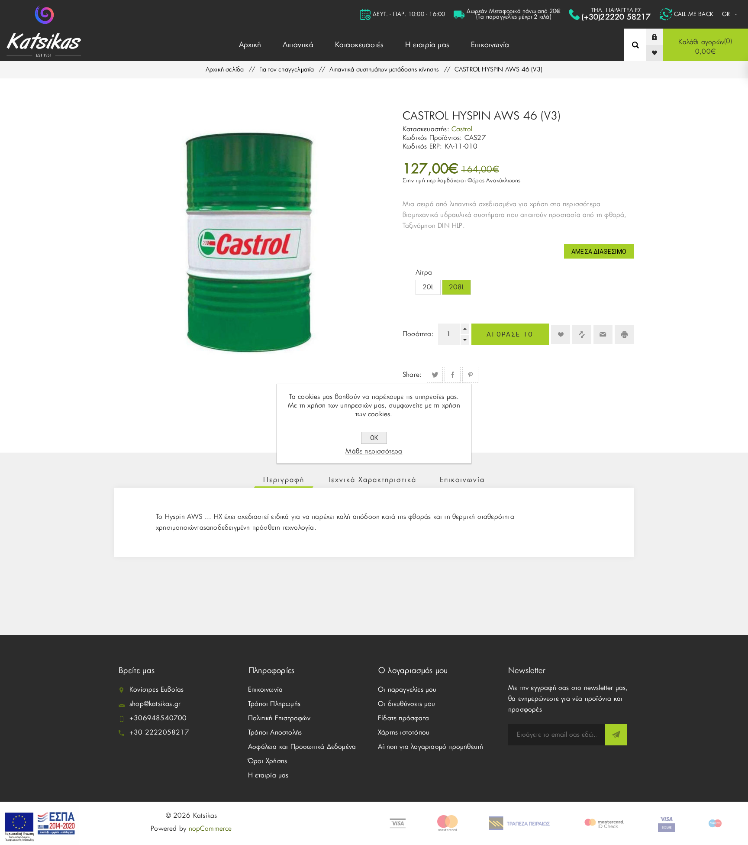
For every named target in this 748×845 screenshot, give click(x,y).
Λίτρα (424, 272)
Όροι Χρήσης (267, 761)
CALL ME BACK (693, 14)
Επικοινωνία (265, 689)
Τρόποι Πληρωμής (274, 704)
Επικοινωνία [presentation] (462, 479)
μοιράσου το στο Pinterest (470, 375)
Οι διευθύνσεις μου (406, 704)
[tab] (284, 480)
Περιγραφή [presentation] (283, 479)
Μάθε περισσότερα (373, 451)
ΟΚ (374, 437)
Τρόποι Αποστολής (275, 732)
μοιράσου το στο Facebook (453, 375)
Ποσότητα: (418, 334)
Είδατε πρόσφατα (403, 718)
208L (456, 287)
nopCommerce (210, 829)
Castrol (461, 129)
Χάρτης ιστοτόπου (403, 732)
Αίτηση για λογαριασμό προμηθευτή (430, 747)
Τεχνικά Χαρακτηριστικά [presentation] (372, 479)
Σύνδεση (661, 37)
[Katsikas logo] (44, 14)
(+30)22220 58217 (616, 17)
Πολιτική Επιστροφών (279, 718)
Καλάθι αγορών (704, 46)
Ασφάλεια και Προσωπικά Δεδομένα (302, 747)
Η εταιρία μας (268, 775)
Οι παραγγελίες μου (407, 689)
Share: (412, 375)
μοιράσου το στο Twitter (435, 375)
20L (428, 287)
